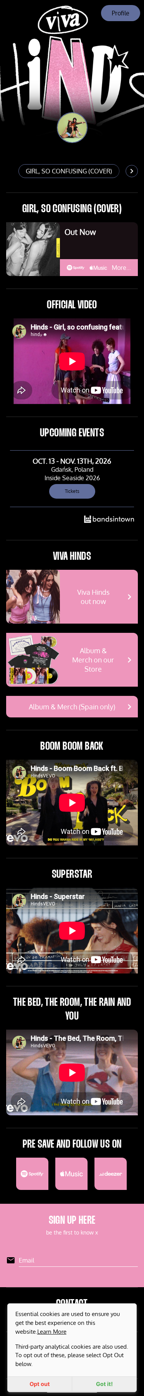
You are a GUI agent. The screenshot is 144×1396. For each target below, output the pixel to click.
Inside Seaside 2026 (72, 478)
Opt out (40, 1384)
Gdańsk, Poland (72, 469)
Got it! (104, 1384)
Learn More (51, 1331)
